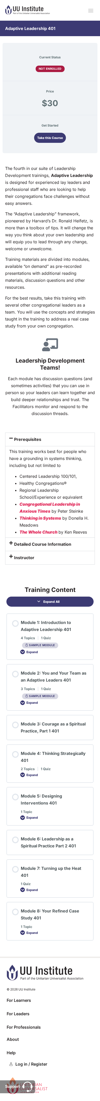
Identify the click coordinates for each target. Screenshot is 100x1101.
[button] (90, 10)
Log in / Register (31, 1064)
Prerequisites (27, 439)
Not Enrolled (50, 69)
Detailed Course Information (42, 544)
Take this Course (50, 138)
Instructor (24, 557)
